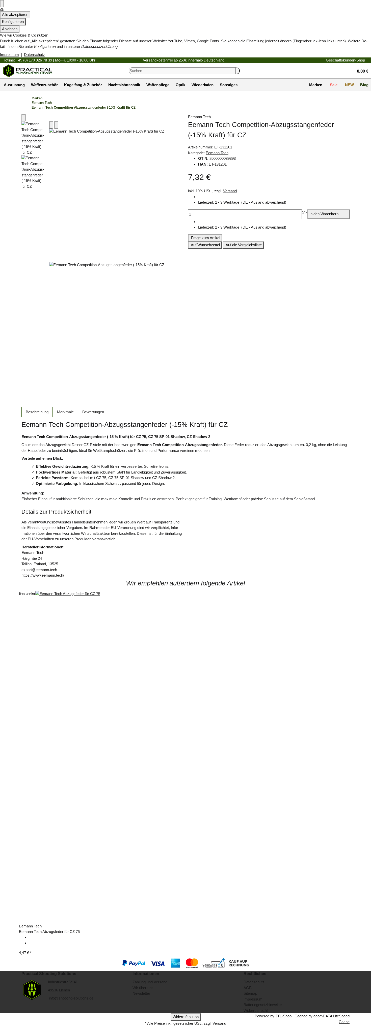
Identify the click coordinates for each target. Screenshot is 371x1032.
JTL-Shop (283, 1016)
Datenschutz (34, 54)
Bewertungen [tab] (93, 412)
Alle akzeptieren (15, 14)
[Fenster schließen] (23, 117)
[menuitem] (13, 85)
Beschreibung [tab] (37, 412)
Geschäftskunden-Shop (345, 60)
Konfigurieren (13, 21)
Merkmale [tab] (65, 412)
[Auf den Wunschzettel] (56, 125)
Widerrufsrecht (256, 1010)
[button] (360, 71)
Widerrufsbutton (186, 1017)
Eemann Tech (217, 153)
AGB (248, 988)
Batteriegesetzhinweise (263, 1005)
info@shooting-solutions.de (70, 998)
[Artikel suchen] (238, 71)
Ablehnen (9, 29)
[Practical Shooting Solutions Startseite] (28, 70)
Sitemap (250, 993)
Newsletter (141, 993)
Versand (230, 191)
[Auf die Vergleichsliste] (51, 125)
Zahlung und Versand (149, 982)
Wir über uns (142, 988)
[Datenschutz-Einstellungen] (2, 3)
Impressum (9, 54)
